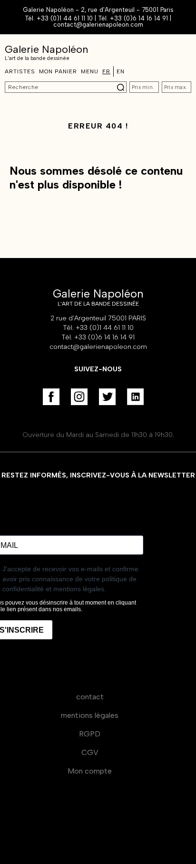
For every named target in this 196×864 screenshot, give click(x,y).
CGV (89, 752)
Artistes (20, 71)
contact (90, 696)
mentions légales (89, 715)
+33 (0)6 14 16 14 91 (139, 18)
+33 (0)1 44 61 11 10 (65, 18)
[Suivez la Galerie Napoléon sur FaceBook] (51, 396)
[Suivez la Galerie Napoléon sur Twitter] (107, 396)
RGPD (89, 733)
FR (106, 71)
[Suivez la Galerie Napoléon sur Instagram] (79, 396)
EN (121, 71)
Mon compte (90, 770)
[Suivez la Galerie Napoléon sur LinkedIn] (135, 396)
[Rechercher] (120, 87)
